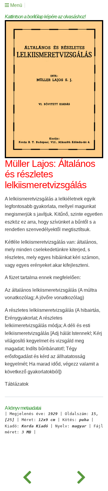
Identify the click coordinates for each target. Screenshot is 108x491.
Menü (15, 5)
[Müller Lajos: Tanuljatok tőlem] (27, 476)
